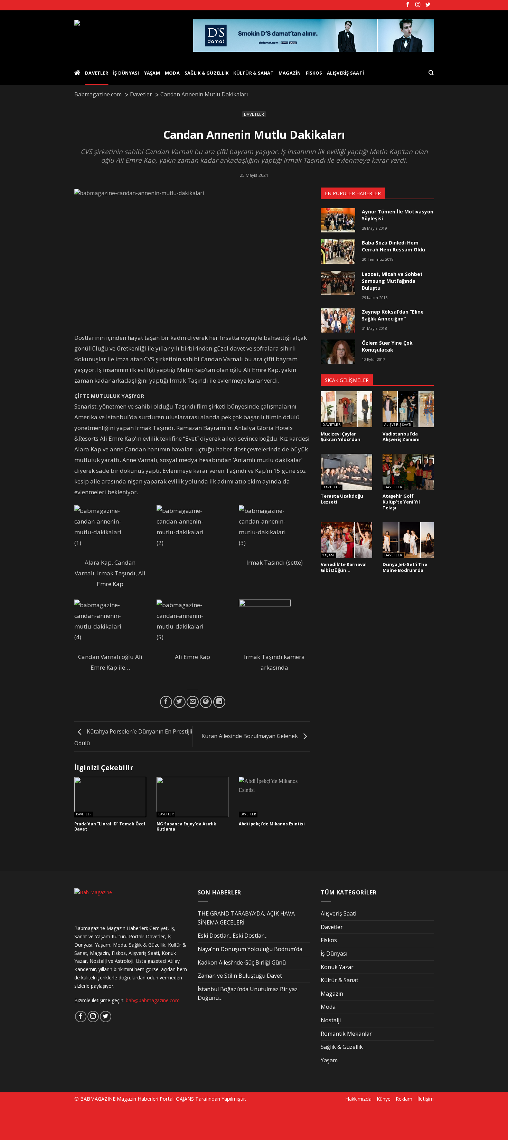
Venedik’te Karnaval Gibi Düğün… (344, 567)
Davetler (96, 73)
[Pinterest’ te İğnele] (206, 702)
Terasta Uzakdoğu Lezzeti (342, 499)
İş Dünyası (126, 73)
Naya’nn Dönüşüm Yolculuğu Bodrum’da (250, 949)
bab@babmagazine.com (153, 1000)
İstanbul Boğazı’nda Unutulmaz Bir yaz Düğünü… (248, 993)
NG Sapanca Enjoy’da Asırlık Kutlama (186, 827)
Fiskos (314, 73)
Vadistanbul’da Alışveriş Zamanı (401, 436)
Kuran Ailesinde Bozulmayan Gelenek (250, 736)
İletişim (425, 1098)
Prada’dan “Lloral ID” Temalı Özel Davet (109, 827)
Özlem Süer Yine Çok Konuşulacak (387, 346)
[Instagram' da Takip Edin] (417, 5)
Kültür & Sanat (253, 73)
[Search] (431, 72)
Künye (384, 1098)
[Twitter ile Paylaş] (179, 702)
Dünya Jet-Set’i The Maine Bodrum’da (405, 567)
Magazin (290, 73)
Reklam (404, 1098)
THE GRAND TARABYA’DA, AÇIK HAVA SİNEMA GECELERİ (246, 918)
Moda (172, 73)
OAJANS (185, 1098)
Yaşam (152, 73)
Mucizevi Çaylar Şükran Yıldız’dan (340, 436)
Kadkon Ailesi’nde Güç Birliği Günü (242, 962)
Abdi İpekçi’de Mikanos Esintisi (272, 824)
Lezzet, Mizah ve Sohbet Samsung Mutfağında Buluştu (392, 281)
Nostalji (331, 1020)
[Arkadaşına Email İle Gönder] (193, 702)
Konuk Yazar (337, 967)
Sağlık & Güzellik (206, 73)
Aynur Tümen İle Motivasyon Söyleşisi (397, 215)
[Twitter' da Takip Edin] (427, 5)
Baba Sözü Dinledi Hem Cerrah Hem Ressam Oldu (393, 246)
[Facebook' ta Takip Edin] (407, 5)
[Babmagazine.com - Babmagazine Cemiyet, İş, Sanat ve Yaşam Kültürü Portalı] (128, 35)
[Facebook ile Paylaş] (166, 702)
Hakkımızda (358, 1098)
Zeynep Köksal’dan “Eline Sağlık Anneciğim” (393, 315)
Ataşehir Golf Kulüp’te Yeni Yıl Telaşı (401, 501)
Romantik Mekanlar (346, 1033)
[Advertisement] (118, 1121)
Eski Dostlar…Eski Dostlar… (232, 935)
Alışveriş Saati (345, 73)
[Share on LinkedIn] (219, 702)
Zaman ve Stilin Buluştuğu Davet (240, 975)
